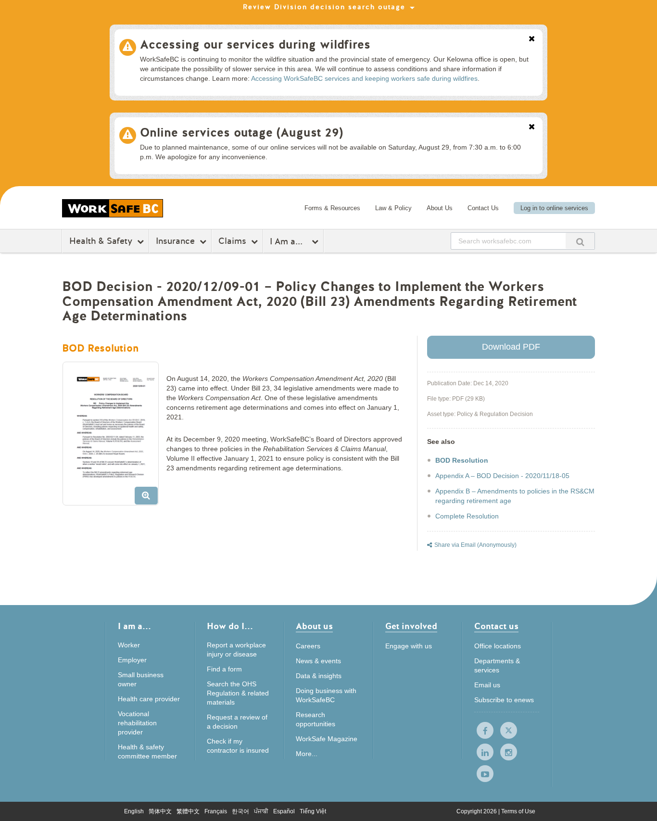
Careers (308, 646)
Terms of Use (518, 811)
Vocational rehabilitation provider (137, 723)
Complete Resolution (467, 516)
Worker (129, 645)
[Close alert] (532, 39)
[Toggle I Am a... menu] (316, 241)
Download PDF (511, 347)
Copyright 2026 (477, 811)
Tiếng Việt (313, 811)
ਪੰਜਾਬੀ (261, 811)
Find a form (224, 669)
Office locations (497, 646)
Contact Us (483, 208)
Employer (132, 660)
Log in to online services (554, 208)
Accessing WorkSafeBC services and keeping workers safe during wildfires (364, 78)
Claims (232, 241)
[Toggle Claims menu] (256, 241)
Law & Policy (393, 208)
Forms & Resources (332, 208)
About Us (440, 208)
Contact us (496, 627)
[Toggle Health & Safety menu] (142, 241)
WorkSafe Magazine (326, 739)
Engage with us (408, 646)
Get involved (411, 627)
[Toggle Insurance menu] (204, 241)
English (134, 811)
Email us (487, 685)
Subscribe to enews (504, 700)
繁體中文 (188, 811)
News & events (318, 661)
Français (215, 811)
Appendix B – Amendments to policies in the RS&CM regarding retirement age (514, 496)
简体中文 (160, 811)
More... (306, 754)
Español (284, 811)
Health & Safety (100, 241)
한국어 (240, 811)
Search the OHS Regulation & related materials (238, 693)
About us (314, 627)
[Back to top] (637, 804)
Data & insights (318, 676)
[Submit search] (580, 241)
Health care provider (149, 699)
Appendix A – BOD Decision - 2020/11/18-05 (502, 476)
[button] (114, 437)
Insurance (175, 241)
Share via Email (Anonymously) (475, 545)
